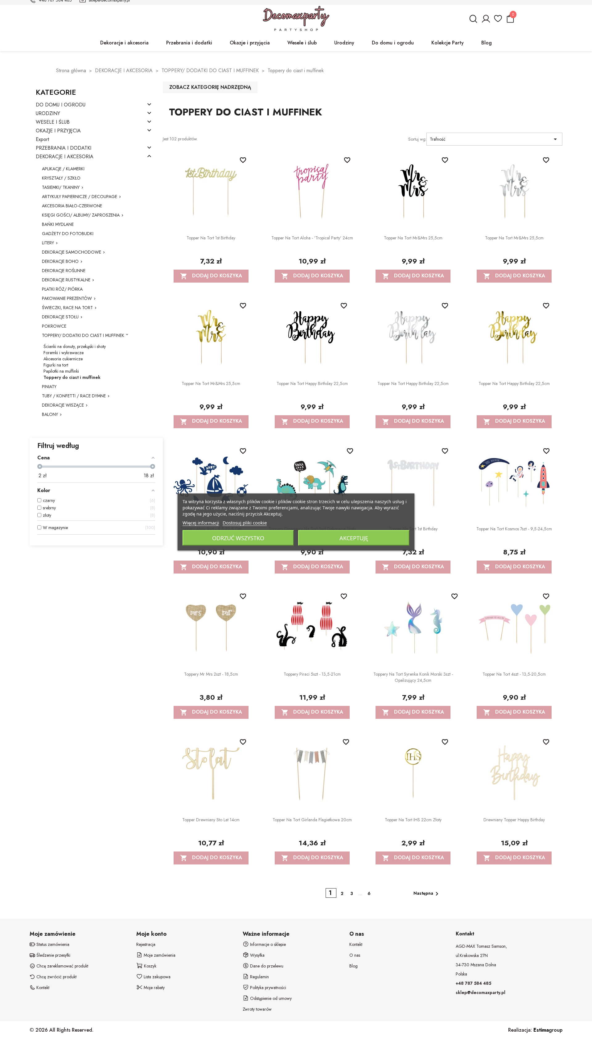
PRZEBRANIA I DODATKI (63, 148)
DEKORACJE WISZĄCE (63, 405)
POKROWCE (54, 326)
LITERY (48, 243)
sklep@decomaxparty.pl (480, 992)
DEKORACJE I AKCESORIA (64, 157)
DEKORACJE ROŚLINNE (63, 270)
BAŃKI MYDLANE (58, 224)
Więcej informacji (201, 523)
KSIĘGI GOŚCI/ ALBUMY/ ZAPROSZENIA (81, 215)
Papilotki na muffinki (61, 371)
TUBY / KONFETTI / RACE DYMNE (74, 396)
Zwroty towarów (257, 1009)
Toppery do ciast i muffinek (72, 377)
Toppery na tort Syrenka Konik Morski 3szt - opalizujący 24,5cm (413, 677)
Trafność (494, 139)
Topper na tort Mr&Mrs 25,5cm (413, 238)
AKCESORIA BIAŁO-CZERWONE (72, 206)
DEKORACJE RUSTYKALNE (66, 280)
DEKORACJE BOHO (60, 261)
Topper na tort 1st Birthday (211, 238)
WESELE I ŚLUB (53, 122)
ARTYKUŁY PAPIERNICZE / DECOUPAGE (79, 196)
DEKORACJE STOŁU (60, 317)
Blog (353, 966)
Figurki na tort (55, 365)
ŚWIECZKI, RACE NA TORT (67, 307)
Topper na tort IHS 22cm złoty (413, 820)
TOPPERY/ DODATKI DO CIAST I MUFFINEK (83, 335)
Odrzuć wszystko (238, 538)
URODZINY (48, 113)
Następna (427, 893)
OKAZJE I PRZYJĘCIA (58, 131)
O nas (354, 955)
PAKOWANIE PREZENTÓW (67, 298)
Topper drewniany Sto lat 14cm (211, 820)
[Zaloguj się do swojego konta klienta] (485, 21)
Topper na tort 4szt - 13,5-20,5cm (514, 674)
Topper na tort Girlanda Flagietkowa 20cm (312, 820)
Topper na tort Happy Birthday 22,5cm (312, 383)
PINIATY (49, 386)
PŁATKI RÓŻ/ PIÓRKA (62, 289)
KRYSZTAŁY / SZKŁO (61, 178)
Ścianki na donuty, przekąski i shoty (74, 346)
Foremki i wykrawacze (63, 353)
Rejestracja (145, 944)
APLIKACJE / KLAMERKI (63, 169)
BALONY (50, 414)
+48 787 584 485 (473, 983)
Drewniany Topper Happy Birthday (514, 820)
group (547, 1030)
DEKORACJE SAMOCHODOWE (71, 252)
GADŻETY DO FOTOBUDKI (67, 233)
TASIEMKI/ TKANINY (61, 187)
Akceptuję (353, 538)
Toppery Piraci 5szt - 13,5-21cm (312, 674)
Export (42, 139)
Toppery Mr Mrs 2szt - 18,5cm (211, 674)
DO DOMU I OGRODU (60, 105)
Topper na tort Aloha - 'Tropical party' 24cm (312, 238)
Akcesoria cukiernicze (63, 359)
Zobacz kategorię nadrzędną (210, 87)
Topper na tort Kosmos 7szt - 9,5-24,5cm (514, 529)
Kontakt (355, 944)
